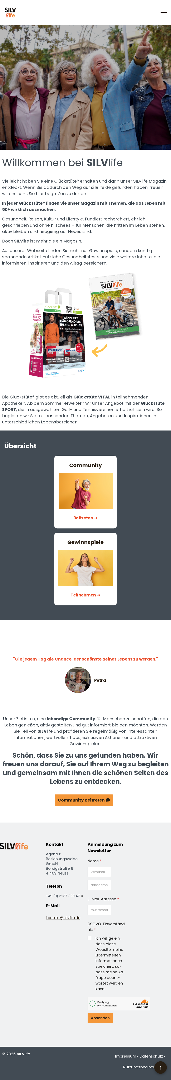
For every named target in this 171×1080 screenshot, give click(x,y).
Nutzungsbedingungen (144, 1067)
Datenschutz (151, 1056)
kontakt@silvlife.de (63, 917)
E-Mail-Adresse (103, 899)
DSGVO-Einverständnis (107, 926)
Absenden (100, 1018)
